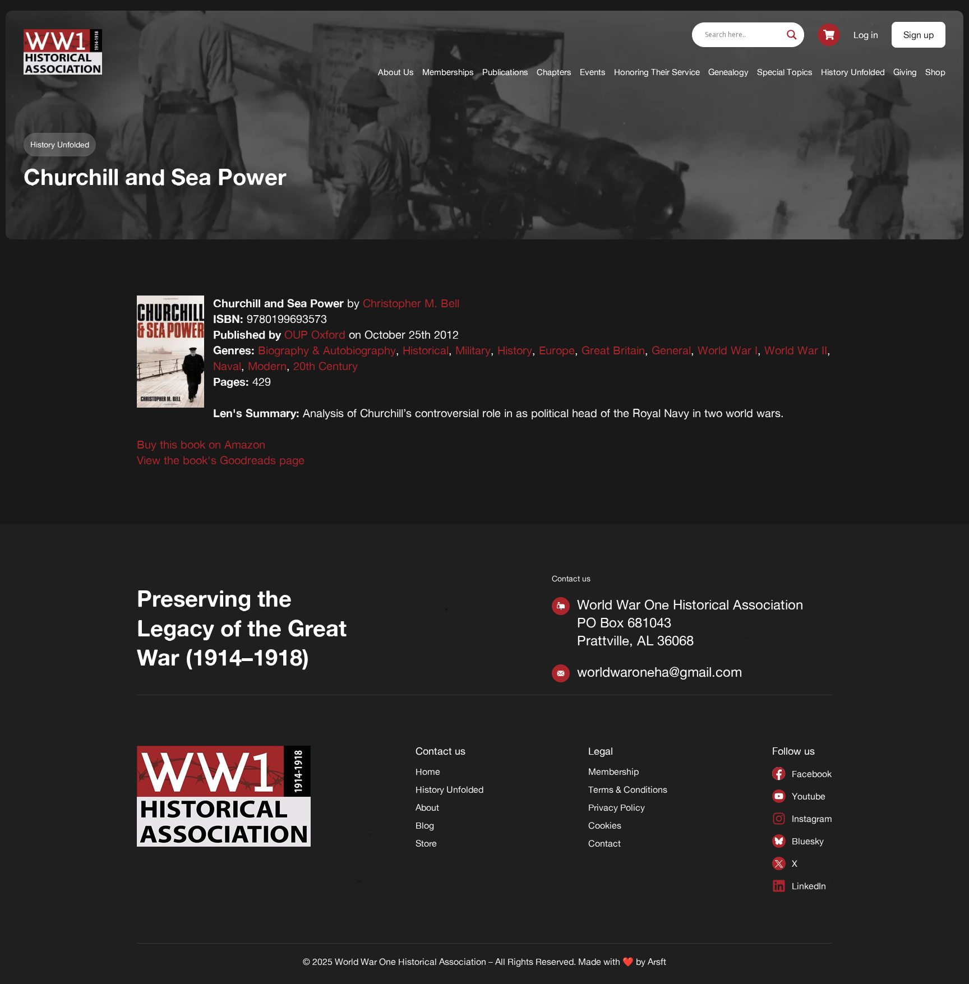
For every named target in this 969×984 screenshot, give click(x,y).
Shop (935, 72)
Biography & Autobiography (327, 350)
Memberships (448, 72)
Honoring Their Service (657, 72)
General (671, 350)
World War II (795, 350)
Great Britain (613, 350)
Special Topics (785, 72)
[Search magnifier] (792, 35)
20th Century (325, 366)
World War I (728, 350)
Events (593, 72)
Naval (227, 366)
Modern (267, 366)
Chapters (554, 72)
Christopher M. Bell (411, 303)
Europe (557, 350)
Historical (426, 350)
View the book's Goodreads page (220, 460)
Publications (505, 72)
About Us (396, 72)
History (514, 350)
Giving (905, 72)
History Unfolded (853, 72)
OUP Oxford (314, 334)
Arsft (657, 961)
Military (473, 350)
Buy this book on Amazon (201, 444)
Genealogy (728, 72)
